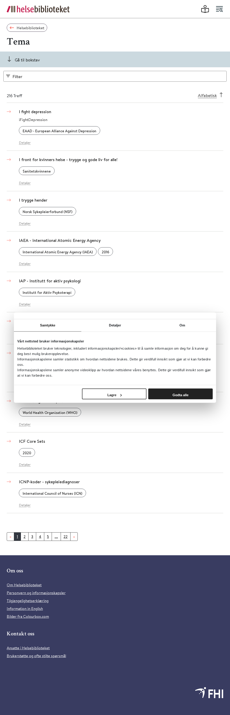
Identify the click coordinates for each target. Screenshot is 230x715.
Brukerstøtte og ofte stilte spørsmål (36, 655)
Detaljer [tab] (115, 325)
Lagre (111, 395)
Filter (17, 76)
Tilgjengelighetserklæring (28, 600)
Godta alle (180, 395)
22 (66, 536)
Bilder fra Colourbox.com (28, 616)
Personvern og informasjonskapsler (36, 592)
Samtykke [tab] (47, 325)
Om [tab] (182, 325)
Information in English (25, 608)
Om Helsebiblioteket (24, 584)
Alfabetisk (207, 95)
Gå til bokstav (27, 60)
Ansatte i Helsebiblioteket (28, 647)
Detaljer (25, 142)
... (56, 536)
